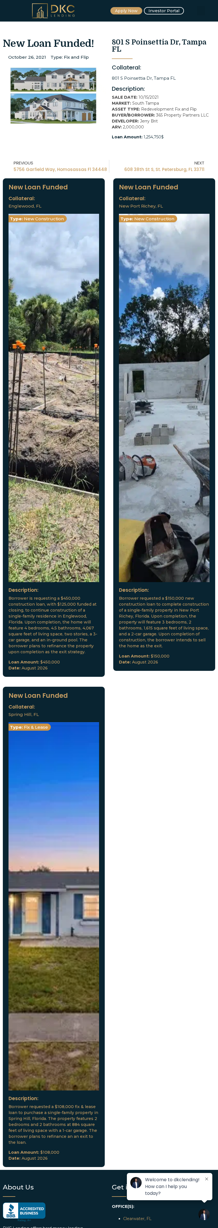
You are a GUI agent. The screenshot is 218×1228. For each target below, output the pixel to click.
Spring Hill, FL (24, 714)
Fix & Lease (36, 727)
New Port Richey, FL (141, 206)
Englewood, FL (25, 206)
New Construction (44, 218)
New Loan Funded (38, 187)
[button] (201, 10)
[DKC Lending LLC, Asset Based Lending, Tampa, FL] (24, 1212)
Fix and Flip (76, 57)
